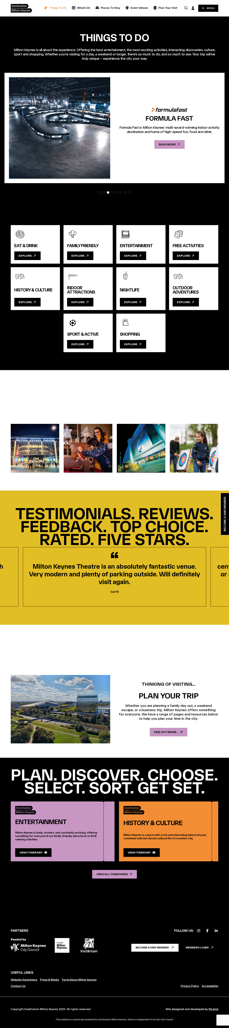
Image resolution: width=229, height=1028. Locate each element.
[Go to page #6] (121, 192)
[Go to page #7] (125, 192)
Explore (25, 255)
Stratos (213, 1009)
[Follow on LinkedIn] (216, 931)
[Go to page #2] (104, 192)
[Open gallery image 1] (35, 448)
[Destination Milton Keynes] (24, 8)
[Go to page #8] (129, 192)
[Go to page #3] (108, 192)
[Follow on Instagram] (198, 931)
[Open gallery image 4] (194, 448)
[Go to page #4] (112, 192)
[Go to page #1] (99, 192)
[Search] (186, 8)
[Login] (193, 8)
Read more (167, 144)
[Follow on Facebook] (207, 931)
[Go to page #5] (116, 192)
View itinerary (31, 852)
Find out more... (166, 732)
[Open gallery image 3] (141, 448)
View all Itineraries (112, 874)
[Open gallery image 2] (88, 448)
